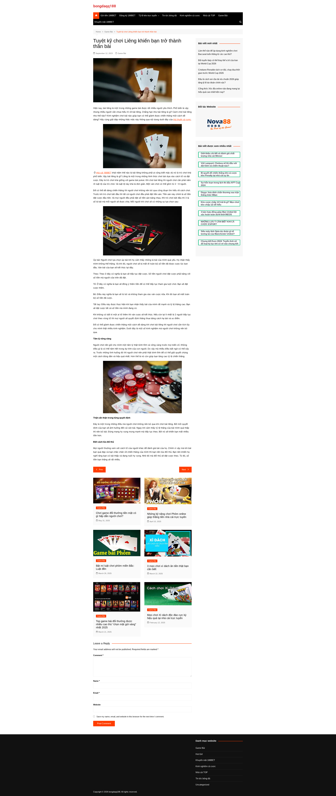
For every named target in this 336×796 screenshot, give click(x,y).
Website (97, 705)
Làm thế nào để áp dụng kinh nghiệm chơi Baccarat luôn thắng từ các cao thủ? (217, 52)
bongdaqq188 (104, 6)
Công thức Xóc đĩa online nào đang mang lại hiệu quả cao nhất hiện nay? (219, 90)
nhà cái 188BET (103, 172)
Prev (101, 469)
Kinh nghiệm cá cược (190, 15)
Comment (98, 655)
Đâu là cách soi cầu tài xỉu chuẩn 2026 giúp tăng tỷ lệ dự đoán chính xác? (218, 81)
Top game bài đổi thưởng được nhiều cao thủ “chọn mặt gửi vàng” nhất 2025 (116, 624)
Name (96, 681)
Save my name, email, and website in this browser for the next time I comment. (130, 716)
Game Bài (223, 15)
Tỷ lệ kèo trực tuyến (148, 15)
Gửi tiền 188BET (108, 15)
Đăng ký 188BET (127, 15)
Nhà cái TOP (209, 15)
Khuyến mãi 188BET (104, 22)
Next (184, 469)
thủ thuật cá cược (182, 119)
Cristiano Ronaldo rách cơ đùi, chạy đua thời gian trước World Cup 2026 (219, 71)
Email (96, 693)
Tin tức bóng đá (169, 15)
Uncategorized (202, 785)
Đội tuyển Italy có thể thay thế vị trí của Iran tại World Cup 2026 (218, 62)
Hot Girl (199, 754)
